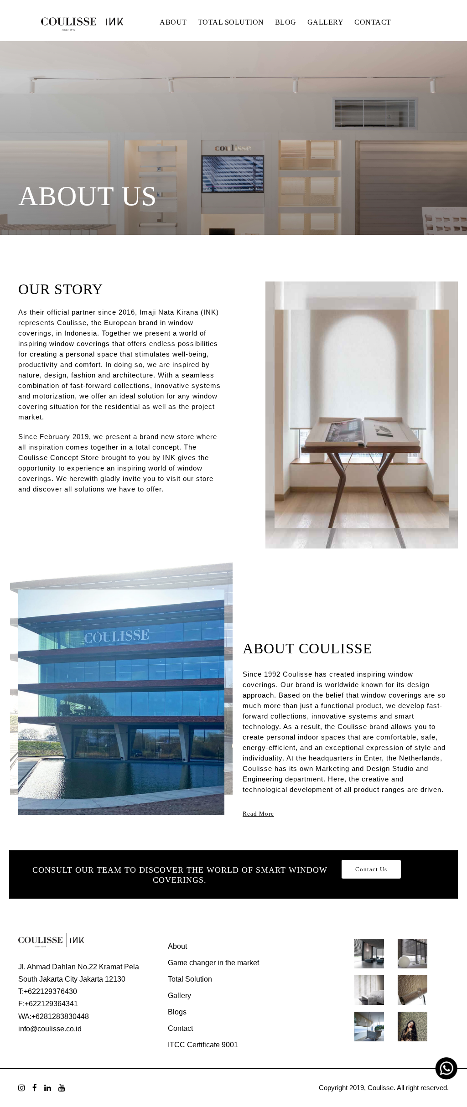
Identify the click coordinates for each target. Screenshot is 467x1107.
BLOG (285, 22)
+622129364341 (51, 1004)
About (177, 946)
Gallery (179, 995)
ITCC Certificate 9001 (203, 1045)
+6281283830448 (60, 1016)
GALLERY (325, 22)
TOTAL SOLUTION (231, 22)
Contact (180, 1028)
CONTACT (372, 22)
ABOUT (173, 22)
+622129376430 (50, 991)
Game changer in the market (213, 963)
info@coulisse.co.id (50, 1029)
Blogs (177, 1012)
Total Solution (190, 979)
